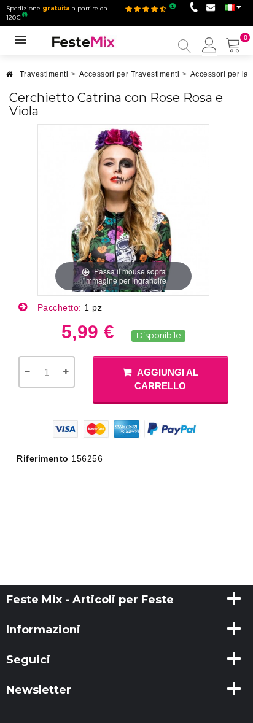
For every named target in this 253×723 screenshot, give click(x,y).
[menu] (209, 46)
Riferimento (43, 458)
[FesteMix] (83, 41)
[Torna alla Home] (10, 77)
